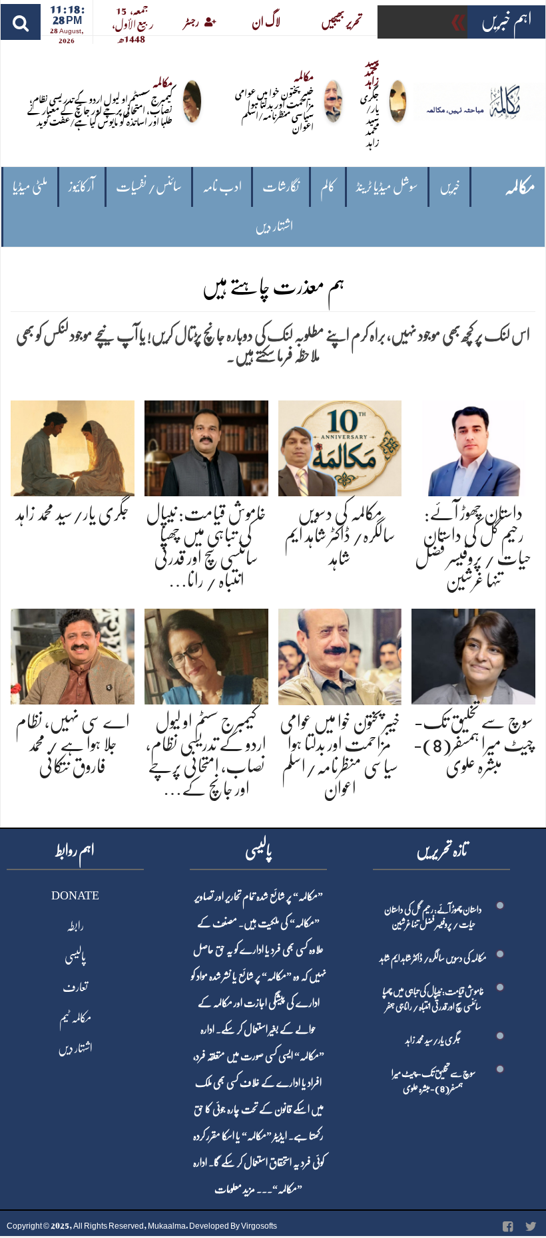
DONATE (75, 895)
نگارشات (280, 186)
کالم (328, 186)
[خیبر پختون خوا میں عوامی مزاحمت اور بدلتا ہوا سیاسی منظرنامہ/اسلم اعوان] (340, 654)
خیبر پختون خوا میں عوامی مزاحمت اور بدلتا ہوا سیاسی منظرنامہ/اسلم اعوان (274, 109)
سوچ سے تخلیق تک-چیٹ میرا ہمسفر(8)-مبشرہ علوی (473, 744)
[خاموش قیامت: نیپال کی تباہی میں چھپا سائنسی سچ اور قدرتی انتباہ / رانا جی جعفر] (206, 446)
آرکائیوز (82, 186)
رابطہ (75, 926)
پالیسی (75, 956)
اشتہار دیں (274, 226)
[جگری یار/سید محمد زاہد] (73, 446)
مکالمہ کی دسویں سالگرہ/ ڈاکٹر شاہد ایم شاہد (340, 536)
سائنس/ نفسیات (149, 186)
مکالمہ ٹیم (75, 1017)
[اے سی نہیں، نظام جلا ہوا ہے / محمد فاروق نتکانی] (73, 654)
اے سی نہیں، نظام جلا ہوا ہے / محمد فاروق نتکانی (72, 744)
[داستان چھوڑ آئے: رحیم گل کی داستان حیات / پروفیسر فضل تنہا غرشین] (473, 446)
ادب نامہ (222, 186)
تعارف (75, 987)
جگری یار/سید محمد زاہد (369, 118)
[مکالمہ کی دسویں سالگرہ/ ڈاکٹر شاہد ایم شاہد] (340, 446)
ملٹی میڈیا (30, 186)
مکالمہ (520, 187)
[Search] (20, 22)
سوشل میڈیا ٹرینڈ (387, 186)
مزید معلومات (234, 1189)
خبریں (449, 186)
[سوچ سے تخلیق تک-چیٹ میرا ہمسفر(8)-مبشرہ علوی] (473, 654)
